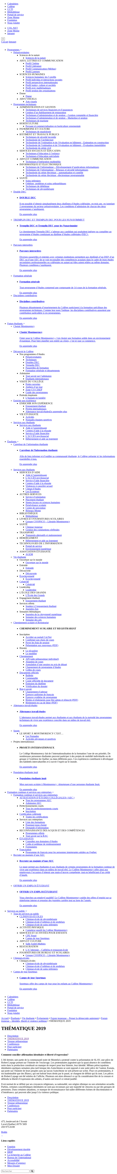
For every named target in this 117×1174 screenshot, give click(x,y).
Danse (29, 96)
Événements (42, 1018)
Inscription (31, 811)
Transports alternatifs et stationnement (44, 535)
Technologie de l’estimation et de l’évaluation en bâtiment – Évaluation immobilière (66, 145)
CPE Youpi (31, 935)
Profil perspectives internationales (42, 82)
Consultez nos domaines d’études (42, 841)
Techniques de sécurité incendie (41, 137)
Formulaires (31, 847)
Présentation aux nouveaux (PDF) (42, 645)
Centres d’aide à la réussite (38, 430)
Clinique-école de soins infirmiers (42, 924)
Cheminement (26, 656)
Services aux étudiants (24, 422)
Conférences (13, 1044)
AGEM (29, 554)
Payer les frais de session (37, 642)
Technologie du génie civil (38, 148)
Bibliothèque (13, 12)
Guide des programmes (37, 392)
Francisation (25, 849)
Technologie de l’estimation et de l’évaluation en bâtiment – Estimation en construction (67, 142)
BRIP (10, 1152)
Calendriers (12, 3)
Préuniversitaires (21, 52)
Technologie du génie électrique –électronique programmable (55, 175)
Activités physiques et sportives (41, 739)
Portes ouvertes (33, 384)
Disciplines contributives (25, 295)
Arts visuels (31, 101)
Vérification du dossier (36, 686)
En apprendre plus (28, 214)
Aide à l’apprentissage (36, 428)
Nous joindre (13, 23)
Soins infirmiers (33, 180)
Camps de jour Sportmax (38, 938)
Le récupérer (32, 651)
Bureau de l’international (19, 1157)
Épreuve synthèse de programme (41, 697)
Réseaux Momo (33, 510)
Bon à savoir (26, 689)
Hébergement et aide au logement (42, 439)
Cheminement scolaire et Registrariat (31, 622)
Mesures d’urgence (16, 1163)
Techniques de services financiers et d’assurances (49, 109)
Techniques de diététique (37, 186)
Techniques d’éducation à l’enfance (43, 153)
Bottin (4, 1132)
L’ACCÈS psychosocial (37, 436)
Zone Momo (13, 17)
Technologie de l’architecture (39, 140)
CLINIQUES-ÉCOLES (31, 916)
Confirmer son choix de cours (40, 640)
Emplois (11, 1146)
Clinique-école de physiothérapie (41, 919)
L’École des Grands (35, 595)
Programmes (13, 49)
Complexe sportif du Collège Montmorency (46, 930)
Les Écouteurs (32, 491)
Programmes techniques (24, 104)
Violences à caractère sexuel (39, 486)
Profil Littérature (33, 66)
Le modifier (31, 653)
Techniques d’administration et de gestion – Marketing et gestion (56, 118)
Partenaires (12, 1049)
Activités (30, 417)
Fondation (12, 20)
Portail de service (15, 14)
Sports (16, 730)
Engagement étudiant (36, 406)
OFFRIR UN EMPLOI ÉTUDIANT (31, 885)
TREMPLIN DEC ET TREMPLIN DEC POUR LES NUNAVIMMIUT (49, 219)
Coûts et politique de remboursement (43, 844)
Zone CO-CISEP (34, 389)
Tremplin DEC (33, 365)
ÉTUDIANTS (27, 838)
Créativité (24, 581)
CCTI (10, 9)
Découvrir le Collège (23, 351)
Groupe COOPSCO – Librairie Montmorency (48, 521)
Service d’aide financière (37, 433)
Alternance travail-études (38, 411)
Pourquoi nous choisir (36, 825)
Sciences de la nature (36, 58)
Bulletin (29, 675)
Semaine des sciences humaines (41, 617)
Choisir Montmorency (24, 326)
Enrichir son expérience (24, 400)
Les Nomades (32, 736)
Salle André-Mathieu (36, 943)
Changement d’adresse (36, 691)
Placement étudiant (35, 499)
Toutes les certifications (37, 816)
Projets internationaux (36, 409)
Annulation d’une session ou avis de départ (46, 664)
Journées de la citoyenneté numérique (44, 614)
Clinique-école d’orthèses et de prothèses (45, 922)
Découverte (31, 573)
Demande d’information (37, 827)
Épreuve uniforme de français (40, 694)
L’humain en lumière (36, 398)
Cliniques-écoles (21, 958)
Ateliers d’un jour (34, 387)
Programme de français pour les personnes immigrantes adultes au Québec (61, 852)
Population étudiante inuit (25, 772)
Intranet (11, 33)
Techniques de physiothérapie (40, 189)
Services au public (16, 911)
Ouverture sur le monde (37, 562)
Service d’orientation (36, 497)
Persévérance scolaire (36, 505)
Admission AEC (33, 803)
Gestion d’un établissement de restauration (46, 112)
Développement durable (18, 1149)
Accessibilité (13, 1160)
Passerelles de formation (37, 368)
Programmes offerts (35, 833)
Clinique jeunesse (34, 527)
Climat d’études (33, 488)
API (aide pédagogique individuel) (42, 659)
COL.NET (12, 28)
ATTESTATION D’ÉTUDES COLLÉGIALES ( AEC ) (47, 797)
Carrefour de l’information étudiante (30, 444)
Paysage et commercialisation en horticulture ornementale (53, 126)
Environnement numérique (38, 549)
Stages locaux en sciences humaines (43, 502)
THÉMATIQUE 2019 (18, 1038)
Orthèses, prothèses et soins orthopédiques (46, 183)
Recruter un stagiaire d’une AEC (29, 855)
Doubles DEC (32, 362)
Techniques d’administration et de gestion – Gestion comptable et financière (62, 115)
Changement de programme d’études (43, 667)
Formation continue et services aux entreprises (29, 792)
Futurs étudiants (15, 323)
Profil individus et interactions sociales (44, 79)
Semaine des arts (34, 620)
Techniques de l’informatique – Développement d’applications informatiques (62, 167)
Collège (11, 6)
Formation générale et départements (43, 370)
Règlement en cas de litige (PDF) (41, 702)
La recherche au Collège (19, 1155)
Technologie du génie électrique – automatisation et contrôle (54, 172)
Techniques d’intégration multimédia (43, 161)
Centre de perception (36, 508)
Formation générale (22, 275)
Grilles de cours (33, 670)
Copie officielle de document (39, 681)
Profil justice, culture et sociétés (41, 85)
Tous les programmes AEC (38, 800)
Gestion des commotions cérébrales (42, 529)
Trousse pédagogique (17, 1041)
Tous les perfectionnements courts (42, 808)
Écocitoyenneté (27, 576)
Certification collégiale (30, 814)
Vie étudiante (19, 557)
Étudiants (12, 441)
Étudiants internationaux (37, 378)
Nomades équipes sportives (39, 419)
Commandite (32, 678)
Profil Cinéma (32, 63)
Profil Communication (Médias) (41, 69)
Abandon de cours (34, 661)
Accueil (5, 1018)
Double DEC (19, 191)
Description (12, 1036)
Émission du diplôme (36, 683)
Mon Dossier (13, 1165)
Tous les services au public (26, 913)
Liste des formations (35, 822)
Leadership (31, 590)
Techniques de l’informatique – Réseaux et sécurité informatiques (57, 170)
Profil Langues (33, 71)
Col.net (4, 42)
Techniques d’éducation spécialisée (42, 156)
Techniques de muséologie (38, 131)
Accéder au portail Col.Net (38, 637)
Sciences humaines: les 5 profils (41, 77)
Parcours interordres (23, 245)
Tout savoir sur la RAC (37, 836)
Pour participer (14, 1046)
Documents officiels (29, 672)
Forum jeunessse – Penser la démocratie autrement (75, 1018)
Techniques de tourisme (37, 120)
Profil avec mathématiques (38, 88)
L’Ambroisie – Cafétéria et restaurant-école (47, 950)
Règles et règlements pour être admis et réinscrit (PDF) (52, 700)
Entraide (30, 568)
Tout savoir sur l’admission (38, 376)
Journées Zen (32, 609)
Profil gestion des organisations (40, 90)
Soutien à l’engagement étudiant (41, 606)
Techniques (31, 359)
